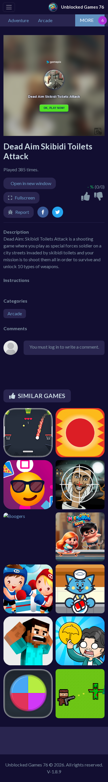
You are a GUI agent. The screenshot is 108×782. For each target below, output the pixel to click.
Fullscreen (25, 197)
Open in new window (31, 183)
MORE (87, 20)
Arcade (14, 313)
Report (22, 212)
